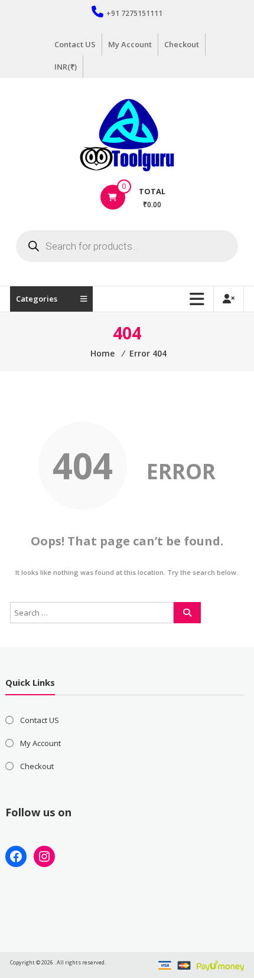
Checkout (181, 44)
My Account (130, 44)
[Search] (187, 612)
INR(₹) (65, 66)
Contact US (75, 44)
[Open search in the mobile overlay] (127, 246)
